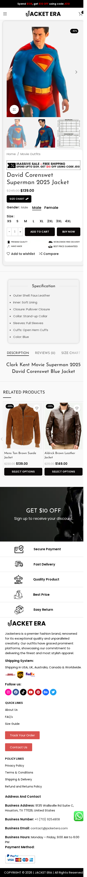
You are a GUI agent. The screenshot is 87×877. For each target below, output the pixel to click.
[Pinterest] (38, 692)
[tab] (18, 353)
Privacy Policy (14, 766)
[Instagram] (8, 692)
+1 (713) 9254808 (47, 819)
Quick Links (14, 703)
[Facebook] (16, 692)
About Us (11, 710)
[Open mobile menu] (5, 14)
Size (10, 216)
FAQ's (9, 717)
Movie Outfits (30, 154)
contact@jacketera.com (49, 828)
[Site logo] (43, 13)
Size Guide (12, 724)
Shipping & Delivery (18, 779)
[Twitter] (53, 692)
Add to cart (39, 232)
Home (11, 154)
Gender (13, 207)
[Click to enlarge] (14, 109)
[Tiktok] (23, 692)
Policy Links (14, 759)
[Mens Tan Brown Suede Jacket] (23, 426)
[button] (11, 72)
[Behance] (45, 692)
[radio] (36, 208)
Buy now (68, 232)
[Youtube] (31, 692)
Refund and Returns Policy (23, 786)
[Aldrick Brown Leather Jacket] (64, 426)
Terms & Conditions (19, 772)
